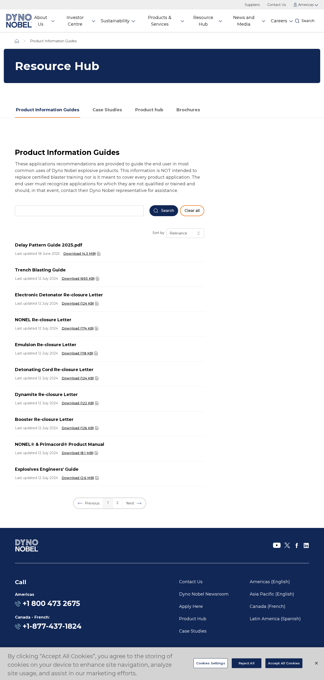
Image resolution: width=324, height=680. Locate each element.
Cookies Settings (210, 663)
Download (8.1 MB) (77, 453)
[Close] (316, 663)
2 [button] (117, 503)
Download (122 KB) (78, 403)
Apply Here (191, 606)
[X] (287, 545)
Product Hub (192, 618)
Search (308, 21)
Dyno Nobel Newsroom (204, 594)
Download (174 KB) (78, 328)
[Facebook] (297, 545)
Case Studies (107, 109)
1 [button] (108, 503)
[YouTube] (277, 545)
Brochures (188, 109)
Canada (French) (267, 606)
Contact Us (276, 5)
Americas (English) (270, 581)
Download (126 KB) (78, 428)
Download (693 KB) (78, 278)
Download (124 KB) (78, 303)
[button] (88, 503)
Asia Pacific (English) (272, 594)
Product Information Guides (47, 109)
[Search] (297, 21)
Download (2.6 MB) (78, 478)
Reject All (247, 663)
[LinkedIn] (306, 545)
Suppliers (252, 5)
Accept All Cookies (284, 663)
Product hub (149, 109)
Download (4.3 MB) (79, 254)
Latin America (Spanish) (275, 618)
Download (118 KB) (77, 353)
